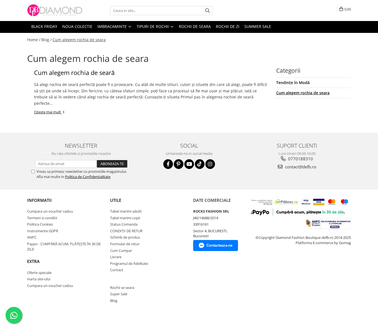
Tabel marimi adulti (126, 211)
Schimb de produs (125, 237)
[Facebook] (168, 164)
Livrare (115, 256)
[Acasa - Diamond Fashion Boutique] (54, 10)
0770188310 (300, 158)
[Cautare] (208, 10)
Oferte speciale (39, 272)
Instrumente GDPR (42, 230)
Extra (33, 261)
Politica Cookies (40, 224)
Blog (113, 300)
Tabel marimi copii (125, 217)
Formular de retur (124, 243)
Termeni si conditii (42, 217)
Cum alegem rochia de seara (79, 39)
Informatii (39, 200)
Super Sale (118, 293)
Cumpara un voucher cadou (50, 211)
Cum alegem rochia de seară (74, 72)
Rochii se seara (122, 287)
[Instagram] (210, 164)
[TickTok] (199, 164)
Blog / (46, 39)
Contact (116, 269)
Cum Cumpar (121, 250)
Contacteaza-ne (219, 245)
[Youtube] (189, 164)
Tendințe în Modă (293, 82)
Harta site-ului (38, 278)
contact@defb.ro (300, 166)
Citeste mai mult (48, 111)
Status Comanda (124, 224)
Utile (115, 200)
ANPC (32, 237)
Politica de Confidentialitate (87, 176)
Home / (33, 39)
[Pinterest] (178, 164)
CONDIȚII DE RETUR (126, 230)
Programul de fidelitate (129, 263)
